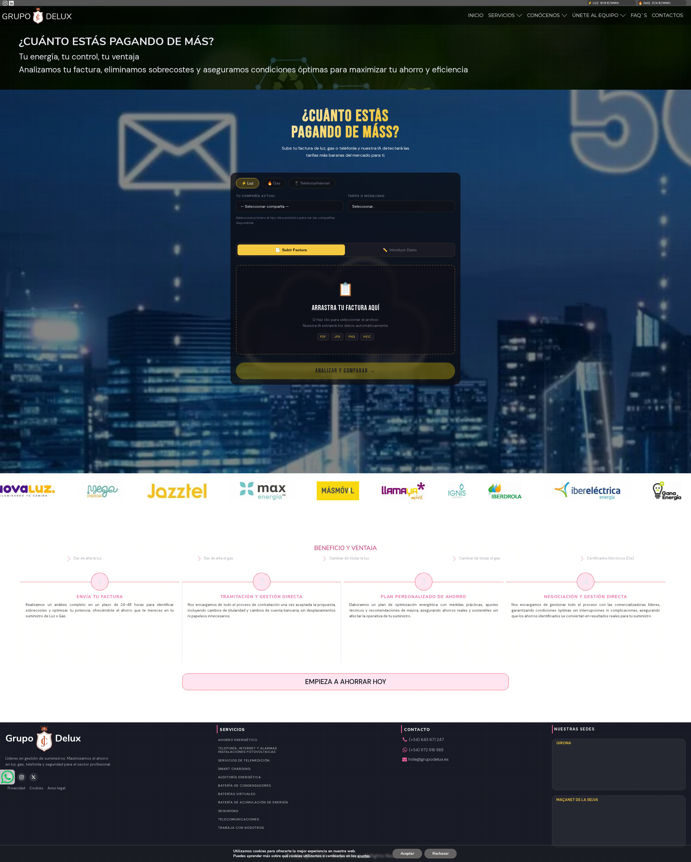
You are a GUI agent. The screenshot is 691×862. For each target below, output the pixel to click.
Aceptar (407, 853)
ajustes (363, 856)
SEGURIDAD (228, 811)
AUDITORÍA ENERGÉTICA (239, 777)
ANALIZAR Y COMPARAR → (345, 370)
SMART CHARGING (234, 769)
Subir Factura (291, 250)
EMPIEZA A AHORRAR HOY (345, 681)
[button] (84, 558)
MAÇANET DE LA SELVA (577, 799)
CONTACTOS (667, 15)
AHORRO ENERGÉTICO (237, 740)
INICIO (475, 15)
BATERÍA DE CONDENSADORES (244, 785)
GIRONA (563, 742)
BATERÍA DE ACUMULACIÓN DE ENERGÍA (253, 802)
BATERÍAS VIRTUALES (236, 794)
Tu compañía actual (255, 196)
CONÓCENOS (543, 15)
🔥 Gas (273, 183)
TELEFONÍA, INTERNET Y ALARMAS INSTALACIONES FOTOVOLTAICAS (247, 750)
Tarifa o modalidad (366, 196)
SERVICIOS (501, 15)
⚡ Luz (247, 183)
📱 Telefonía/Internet (312, 183)
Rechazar (440, 853)
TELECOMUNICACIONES (238, 819)
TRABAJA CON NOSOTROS (241, 828)
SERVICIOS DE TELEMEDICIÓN (244, 760)
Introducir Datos (400, 250)
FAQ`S (639, 15)
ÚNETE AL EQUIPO (595, 15)
